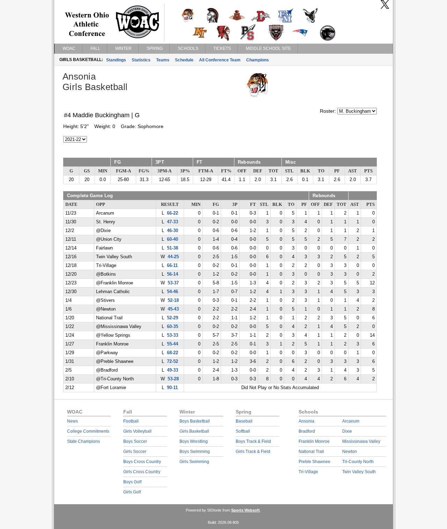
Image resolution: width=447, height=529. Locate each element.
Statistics (141, 60)
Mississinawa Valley (361, 441)
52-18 (173, 300)
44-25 (173, 256)
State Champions (83, 441)
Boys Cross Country (142, 461)
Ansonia (306, 421)
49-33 (172, 370)
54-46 (172, 291)
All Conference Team (220, 60)
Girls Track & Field (253, 451)
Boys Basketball (194, 421)
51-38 (172, 248)
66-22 (172, 213)
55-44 (172, 344)
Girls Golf (132, 492)
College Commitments (88, 431)
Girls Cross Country (141, 471)
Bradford (307, 431)
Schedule (184, 60)
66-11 (172, 265)
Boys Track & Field (253, 441)
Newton (349, 451)
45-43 (173, 309)
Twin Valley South (359, 471)
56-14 (172, 274)
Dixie (347, 431)
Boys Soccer (135, 441)
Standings (116, 60)
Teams (162, 60)
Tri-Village (308, 471)
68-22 (172, 352)
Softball (243, 431)
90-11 (172, 387)
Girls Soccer (134, 451)
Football (131, 421)
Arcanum (350, 421)
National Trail (311, 451)
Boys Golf (132, 481)
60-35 (172, 326)
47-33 (172, 221)
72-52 (172, 361)
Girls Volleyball (137, 431)
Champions (257, 60)
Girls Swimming (194, 461)
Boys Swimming (194, 451)
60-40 (172, 239)
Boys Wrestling (193, 441)
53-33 (172, 335)
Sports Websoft (245, 510)
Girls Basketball (194, 431)
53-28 (173, 379)
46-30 (172, 230)
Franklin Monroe (314, 441)
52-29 (172, 317)
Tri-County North (358, 461)
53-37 (173, 283)
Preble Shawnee (314, 461)
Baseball (244, 421)
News (72, 421)
